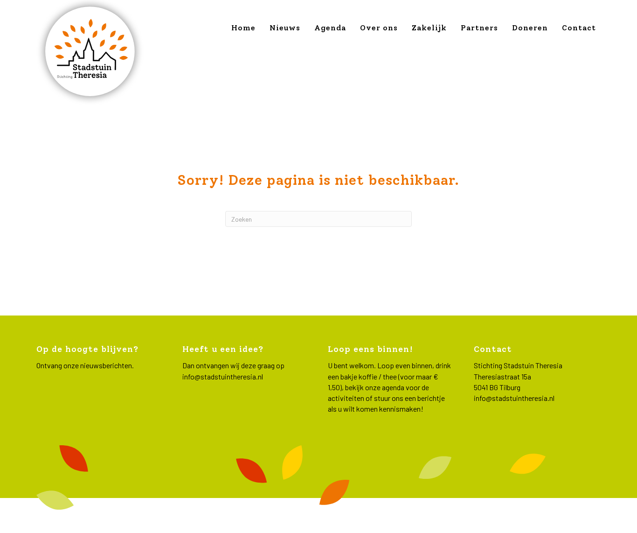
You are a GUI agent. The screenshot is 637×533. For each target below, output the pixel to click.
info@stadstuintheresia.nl (222, 376)
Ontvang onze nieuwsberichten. (85, 365)
